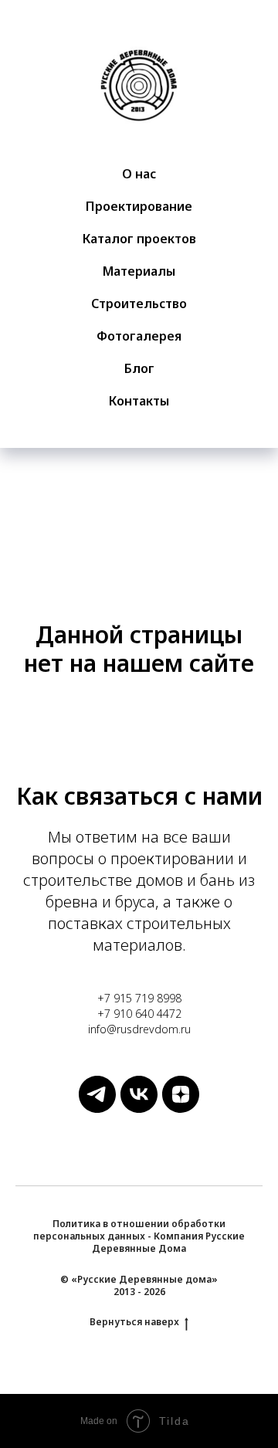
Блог (139, 368)
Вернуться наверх (134, 1322)
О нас (139, 173)
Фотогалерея (139, 335)
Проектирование (139, 206)
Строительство (139, 303)
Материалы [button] (139, 271)
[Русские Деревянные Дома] (97, 1108)
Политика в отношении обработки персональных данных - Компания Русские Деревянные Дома (139, 1236)
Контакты (139, 400)
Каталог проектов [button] (139, 238)
